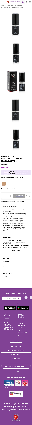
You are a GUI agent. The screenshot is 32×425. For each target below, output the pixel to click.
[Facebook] (26, 298)
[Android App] (23, 309)
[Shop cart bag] (30, 2)
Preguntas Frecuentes (16, 350)
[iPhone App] (10, 309)
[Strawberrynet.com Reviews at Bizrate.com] (9, 386)
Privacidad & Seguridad (12, 403)
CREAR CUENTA (12, 173)
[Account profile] (27, 2)
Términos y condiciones (19, 404)
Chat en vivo (16, 358)
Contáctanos (16, 354)
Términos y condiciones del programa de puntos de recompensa (16, 407)
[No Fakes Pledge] (25, 385)
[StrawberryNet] (13, 1)
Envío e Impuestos (16, 342)
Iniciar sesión (6, 173)
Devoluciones (16, 346)
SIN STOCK (19, 196)
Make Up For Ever (7, 156)
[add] (10, 196)
